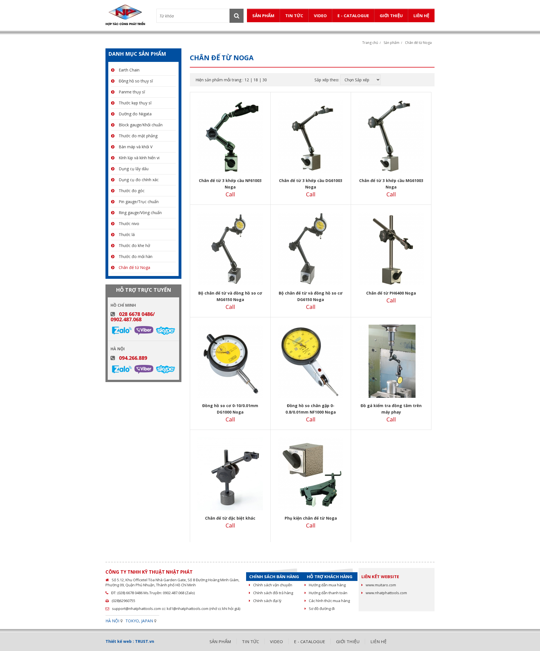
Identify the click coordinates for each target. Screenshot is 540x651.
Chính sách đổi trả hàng (273, 592)
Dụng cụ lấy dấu (133, 168)
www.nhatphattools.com (386, 592)
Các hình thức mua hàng (329, 600)
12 (246, 79)
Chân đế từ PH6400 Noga (391, 293)
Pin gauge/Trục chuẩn (139, 201)
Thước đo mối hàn (135, 256)
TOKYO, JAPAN (139, 620)
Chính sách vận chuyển (272, 584)
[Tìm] (237, 16)
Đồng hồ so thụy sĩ (136, 81)
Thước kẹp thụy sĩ (135, 102)
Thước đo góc (132, 190)
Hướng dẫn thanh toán (328, 592)
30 (264, 79)
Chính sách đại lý (267, 600)
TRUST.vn (144, 641)
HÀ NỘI (112, 620)
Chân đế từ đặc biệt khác (230, 518)
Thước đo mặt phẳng (138, 135)
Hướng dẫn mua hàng (327, 584)
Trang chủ (370, 42)
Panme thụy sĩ (132, 92)
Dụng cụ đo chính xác (139, 179)
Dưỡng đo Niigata (135, 113)
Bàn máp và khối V (135, 146)
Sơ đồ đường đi (322, 608)
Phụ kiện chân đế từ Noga (311, 518)
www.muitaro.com (381, 584)
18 (255, 79)
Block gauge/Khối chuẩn (141, 124)
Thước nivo (129, 223)
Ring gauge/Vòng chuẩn (140, 212)
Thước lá (127, 234)
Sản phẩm (391, 42)
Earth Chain (129, 70)
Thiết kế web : (119, 641)
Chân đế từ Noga (418, 42)
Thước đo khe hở (134, 245)
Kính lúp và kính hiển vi (139, 157)
